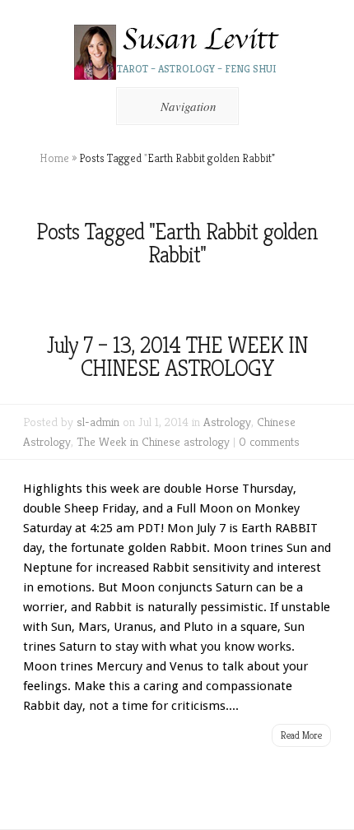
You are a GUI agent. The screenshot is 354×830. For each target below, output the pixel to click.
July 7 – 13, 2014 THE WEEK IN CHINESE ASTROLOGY (177, 357)
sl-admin (98, 421)
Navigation (189, 106)
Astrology (227, 421)
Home (54, 158)
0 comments (269, 441)
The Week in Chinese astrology (153, 441)
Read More (301, 735)
